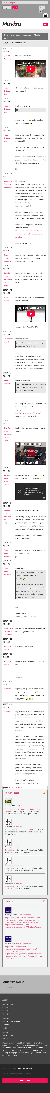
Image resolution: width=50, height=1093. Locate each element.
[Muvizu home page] (11, 23)
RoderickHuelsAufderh (24, 915)
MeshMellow (7, 1004)
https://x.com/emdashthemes (17, 925)
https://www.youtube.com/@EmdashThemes (23, 927)
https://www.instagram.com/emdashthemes (23, 954)
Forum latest (12, 792)
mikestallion (18, 826)
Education (6, 1011)
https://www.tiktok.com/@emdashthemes (21, 922)
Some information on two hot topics (19, 829)
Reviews (5, 1025)
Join (15, 7)
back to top (25, 1080)
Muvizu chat (11, 901)
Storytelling (10, 850)
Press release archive (11, 1021)
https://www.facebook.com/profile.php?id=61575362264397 (21, 950)
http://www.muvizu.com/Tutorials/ (28, 413)
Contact (5, 1007)
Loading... (9, 987)
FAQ (5, 38)
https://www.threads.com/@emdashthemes (22, 920)
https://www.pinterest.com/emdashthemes (22, 918)
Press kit (5, 1018)
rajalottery (20, 806)
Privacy (5, 1032)
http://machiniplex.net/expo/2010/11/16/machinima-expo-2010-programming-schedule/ (30, 234)
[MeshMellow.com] (24, 1069)
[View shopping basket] (45, 15)
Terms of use (7, 1035)
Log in (6, 7)
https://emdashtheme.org (15, 947)
